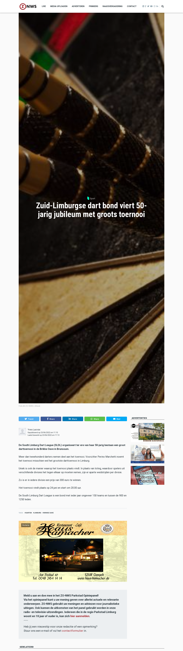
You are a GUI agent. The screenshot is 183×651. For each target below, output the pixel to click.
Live (44, 6)
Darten (29, 513)
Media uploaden (58, 6)
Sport (92, 198)
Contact (132, 6)
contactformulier (72, 630)
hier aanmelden (79, 616)
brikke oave (49, 513)
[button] (29, 419)
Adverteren (78, 6)
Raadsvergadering (112, 6)
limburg (37, 513)
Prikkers (93, 6)
